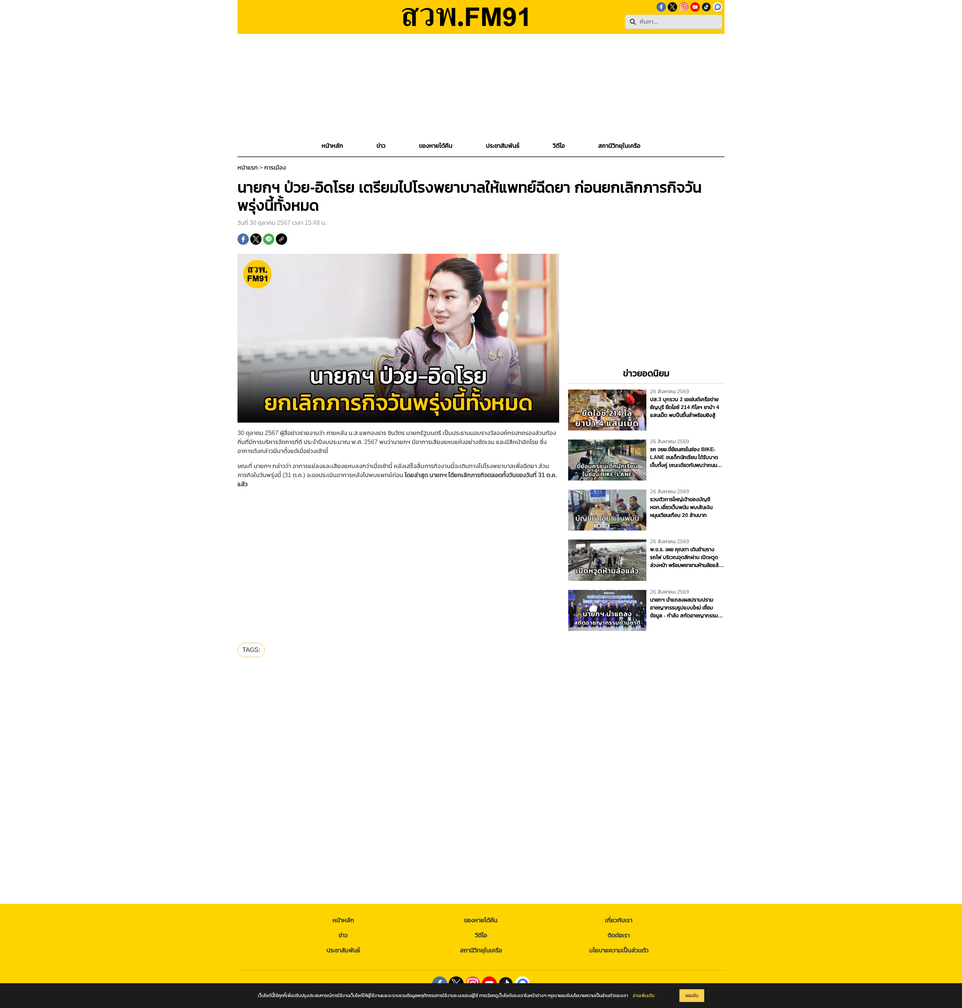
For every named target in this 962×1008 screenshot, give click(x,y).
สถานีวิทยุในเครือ (481, 950)
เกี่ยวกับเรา (618, 920)
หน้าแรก (247, 167)
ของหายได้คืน (481, 920)
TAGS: (251, 650)
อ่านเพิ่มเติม (644, 995)
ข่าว (343, 935)
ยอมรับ (691, 995)
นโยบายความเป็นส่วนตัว (619, 950)
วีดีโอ (481, 935)
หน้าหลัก (343, 920)
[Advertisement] (481, 86)
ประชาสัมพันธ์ (343, 950)
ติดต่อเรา (619, 935)
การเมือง (275, 167)
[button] (381, 145)
